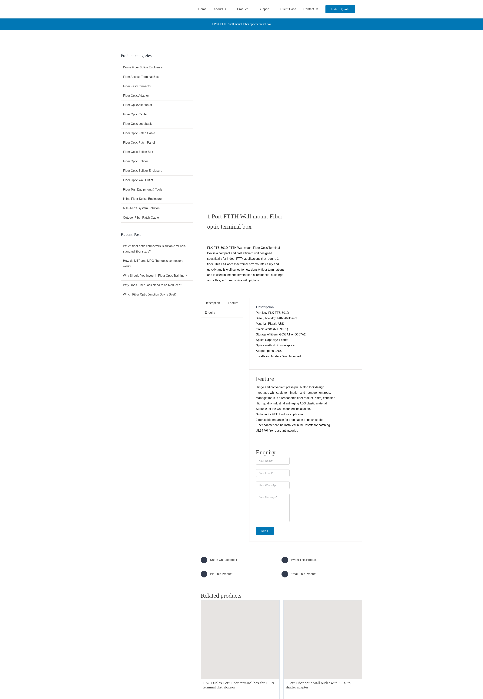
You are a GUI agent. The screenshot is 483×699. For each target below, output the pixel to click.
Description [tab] (212, 303)
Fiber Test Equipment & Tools (142, 189)
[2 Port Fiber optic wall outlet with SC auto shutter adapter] (323, 639)
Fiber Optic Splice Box (138, 151)
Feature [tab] (233, 303)
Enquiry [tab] (210, 312)
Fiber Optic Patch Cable (139, 133)
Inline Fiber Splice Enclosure (142, 198)
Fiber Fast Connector (137, 86)
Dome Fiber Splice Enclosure (142, 67)
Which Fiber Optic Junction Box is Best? (150, 294)
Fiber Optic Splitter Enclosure (142, 170)
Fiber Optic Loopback (137, 123)
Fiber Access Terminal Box (141, 76)
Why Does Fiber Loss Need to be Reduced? (152, 285)
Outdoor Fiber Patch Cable (141, 217)
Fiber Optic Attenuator (137, 104)
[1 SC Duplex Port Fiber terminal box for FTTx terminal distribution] (240, 639)
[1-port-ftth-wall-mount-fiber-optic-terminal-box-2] (239, 124)
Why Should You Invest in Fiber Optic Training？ (155, 275)
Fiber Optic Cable (135, 114)
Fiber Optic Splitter (135, 161)
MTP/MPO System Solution (141, 208)
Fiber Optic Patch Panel (139, 142)
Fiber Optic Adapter (136, 95)
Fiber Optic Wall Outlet (138, 180)
